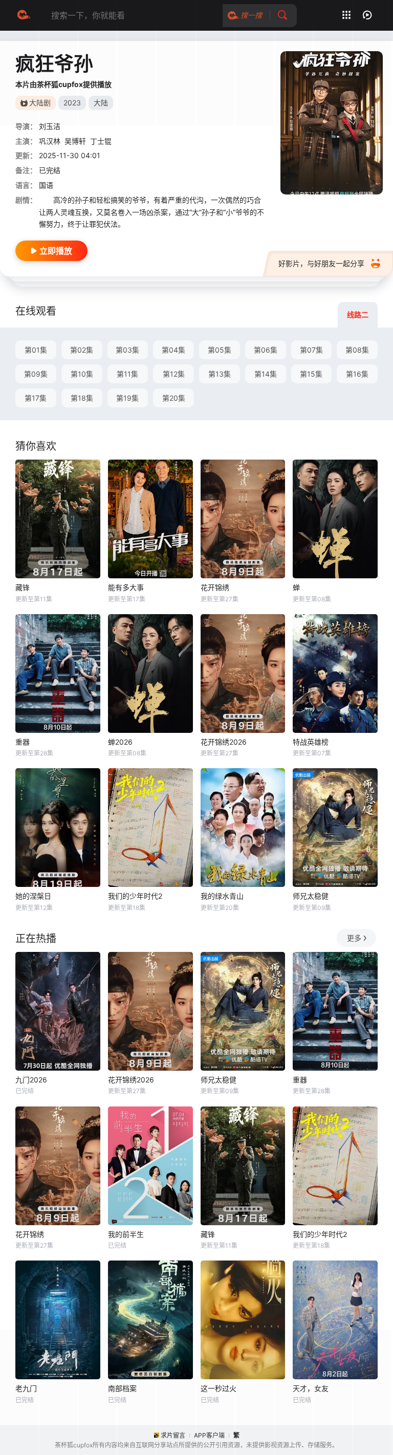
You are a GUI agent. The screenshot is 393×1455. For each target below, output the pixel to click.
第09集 (36, 374)
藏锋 (22, 587)
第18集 (82, 398)
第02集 (81, 349)
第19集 (127, 398)
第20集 (173, 398)
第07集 (311, 349)
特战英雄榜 (311, 741)
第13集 (219, 374)
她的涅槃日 (33, 896)
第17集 (36, 398)
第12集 (174, 374)
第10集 (82, 374)
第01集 (36, 349)
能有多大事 (126, 587)
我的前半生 (126, 1234)
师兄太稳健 (311, 896)
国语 (46, 185)
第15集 (311, 374)
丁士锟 (101, 141)
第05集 (219, 349)
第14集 (265, 374)
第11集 (127, 374)
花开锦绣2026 (224, 741)
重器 (22, 741)
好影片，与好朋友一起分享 (321, 263)
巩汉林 (49, 141)
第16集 (357, 374)
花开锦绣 (215, 587)
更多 (354, 937)
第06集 (265, 349)
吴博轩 (75, 141)
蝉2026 (120, 741)
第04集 (173, 349)
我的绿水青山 (222, 896)
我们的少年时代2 (135, 896)
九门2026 (31, 1079)
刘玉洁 (49, 126)
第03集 (127, 349)
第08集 (357, 349)
